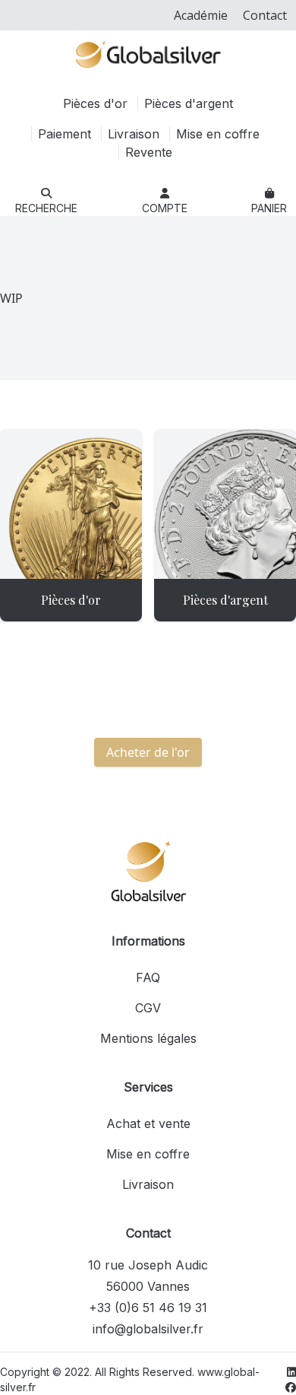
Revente (148, 152)
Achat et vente (148, 1123)
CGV (148, 1007)
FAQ (148, 977)
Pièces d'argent (188, 103)
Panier (269, 208)
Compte (164, 208)
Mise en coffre (218, 133)
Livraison (135, 133)
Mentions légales (148, 1038)
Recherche (46, 208)
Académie (201, 15)
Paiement (66, 133)
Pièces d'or (97, 103)
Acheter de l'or (148, 752)
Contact (265, 15)
